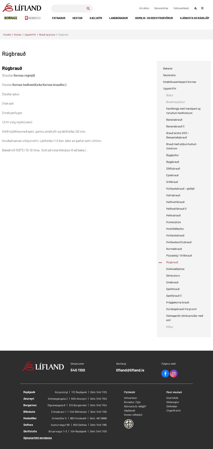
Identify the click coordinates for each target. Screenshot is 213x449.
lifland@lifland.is (130, 370)
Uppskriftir (30, 34)
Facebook (165, 373)
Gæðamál (129, 410)
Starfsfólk (172, 398)
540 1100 (78, 370)
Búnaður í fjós (132, 402)
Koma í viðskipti (133, 414)
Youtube (174, 373)
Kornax (17, 34)
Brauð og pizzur (47, 34)
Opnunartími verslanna (37, 438)
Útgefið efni (173, 410)
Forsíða (7, 34)
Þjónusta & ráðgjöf (135, 406)
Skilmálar (171, 406)
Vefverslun (130, 398)
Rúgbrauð (63, 34)
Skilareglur (172, 402)
